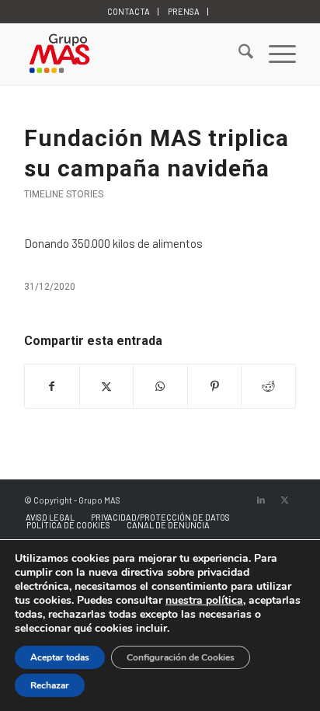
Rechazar (49, 685)
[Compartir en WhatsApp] (160, 386)
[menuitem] (128, 12)
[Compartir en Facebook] (52, 386)
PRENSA (184, 11)
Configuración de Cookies (181, 657)
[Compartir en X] (107, 386)
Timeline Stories (63, 194)
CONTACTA (128, 11)
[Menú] (274, 54)
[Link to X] (284, 499)
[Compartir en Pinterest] (215, 386)
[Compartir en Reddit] (268, 386)
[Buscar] (238, 54)
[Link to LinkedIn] (261, 499)
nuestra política (204, 600)
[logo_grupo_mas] (133, 54)
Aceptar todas (59, 657)
